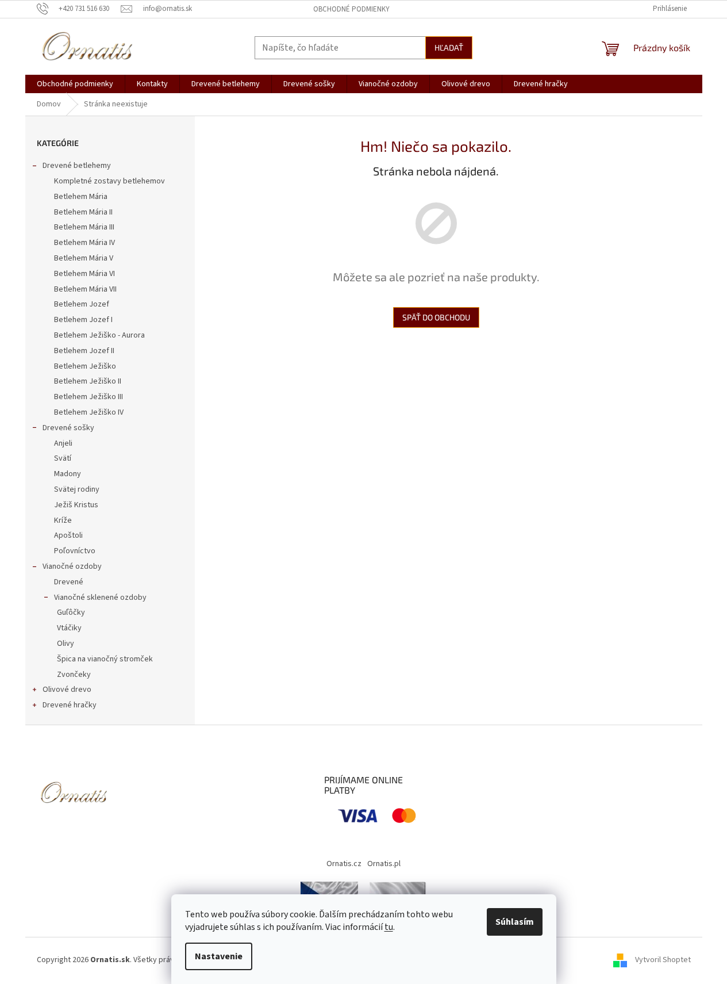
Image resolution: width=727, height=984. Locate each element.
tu (388, 927)
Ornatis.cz (343, 864)
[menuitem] (75, 84)
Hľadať (448, 47)
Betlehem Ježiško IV (89, 412)
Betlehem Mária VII (85, 289)
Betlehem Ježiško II (87, 381)
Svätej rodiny (76, 489)
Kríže (63, 520)
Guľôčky (71, 612)
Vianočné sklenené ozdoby (100, 597)
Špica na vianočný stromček (105, 659)
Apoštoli (68, 535)
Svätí (62, 458)
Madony (67, 474)
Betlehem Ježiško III (88, 397)
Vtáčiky (69, 628)
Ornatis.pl (384, 864)
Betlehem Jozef (81, 304)
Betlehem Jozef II (84, 351)
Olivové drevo (67, 689)
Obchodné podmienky (351, 9)
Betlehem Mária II (83, 212)
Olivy (65, 643)
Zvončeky (74, 674)
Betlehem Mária (80, 196)
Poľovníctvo (74, 551)
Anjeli (63, 443)
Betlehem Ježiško (85, 366)
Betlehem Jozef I (83, 320)
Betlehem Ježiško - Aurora (99, 335)
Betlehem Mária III (84, 227)
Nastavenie (219, 956)
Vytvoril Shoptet (663, 960)
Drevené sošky (68, 428)
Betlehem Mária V (83, 258)
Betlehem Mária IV (84, 242)
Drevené (68, 582)
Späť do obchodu (436, 317)
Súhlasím (514, 922)
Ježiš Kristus (76, 505)
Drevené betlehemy (77, 165)
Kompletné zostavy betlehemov (109, 181)
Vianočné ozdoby (72, 566)
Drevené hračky (70, 705)
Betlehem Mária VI (84, 273)
